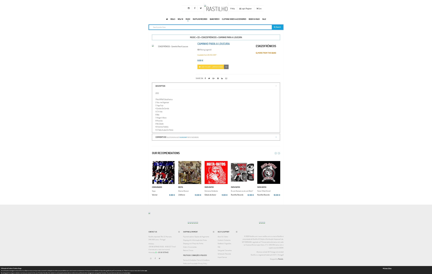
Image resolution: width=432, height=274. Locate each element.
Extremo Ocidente (211, 191)
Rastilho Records (200, 19)
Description (160, 86)
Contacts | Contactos (224, 240)
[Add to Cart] (172, 160)
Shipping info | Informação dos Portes (195, 240)
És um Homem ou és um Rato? (242, 191)
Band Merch (214, 19)
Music (188, 19)
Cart (259, 8)
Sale (264, 19)
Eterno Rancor (183, 191)
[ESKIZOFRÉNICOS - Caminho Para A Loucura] (172, 46)
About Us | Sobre (223, 236)
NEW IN (180, 19)
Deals (172, 19)
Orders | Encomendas (190, 247)
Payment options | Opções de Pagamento (196, 236)
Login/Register (246, 8)
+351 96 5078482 (163, 252)
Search (278, 27)
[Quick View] (172, 165)
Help (233, 8)
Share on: (199, 78)
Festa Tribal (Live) (263, 191)
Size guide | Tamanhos (225, 250)
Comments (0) (177, 137)
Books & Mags (254, 19)
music (193, 37)
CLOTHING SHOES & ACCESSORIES (234, 19)
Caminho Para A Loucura (230, 37)
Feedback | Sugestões (224, 243)
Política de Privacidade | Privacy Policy (195, 263)
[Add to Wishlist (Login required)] (226, 67)
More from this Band (267, 53)
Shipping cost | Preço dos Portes (193, 243)
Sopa (154, 191)
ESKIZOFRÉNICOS (209, 37)
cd (198, 37)
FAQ (219, 247)
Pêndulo (280, 259)
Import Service (222, 257)
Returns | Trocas (188, 250)
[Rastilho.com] (167, 19)
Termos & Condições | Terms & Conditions (196, 260)
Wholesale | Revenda (224, 254)
